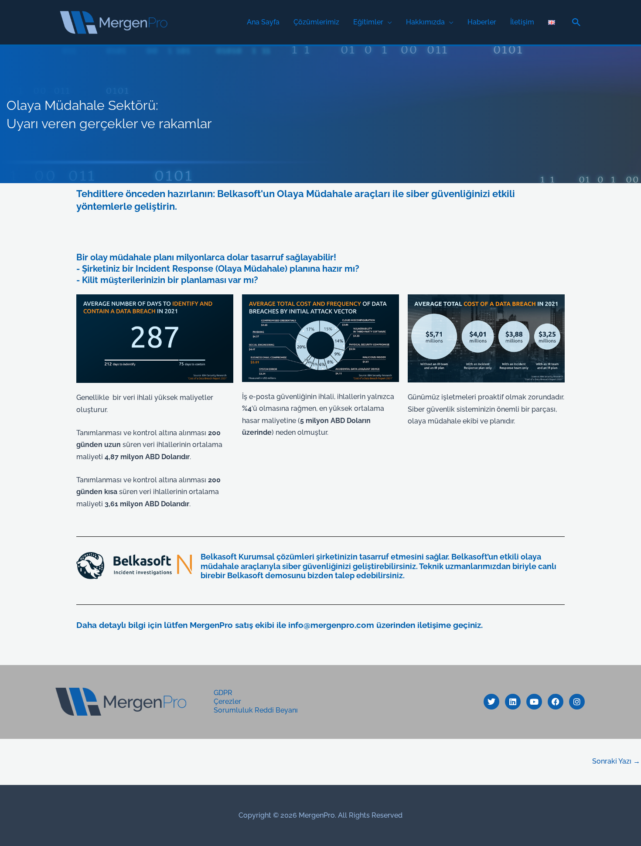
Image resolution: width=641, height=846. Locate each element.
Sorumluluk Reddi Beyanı (256, 710)
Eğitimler (368, 22)
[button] (576, 22)
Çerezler (227, 701)
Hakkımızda (425, 22)
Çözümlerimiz (316, 22)
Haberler (481, 22)
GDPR (223, 693)
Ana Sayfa (263, 22)
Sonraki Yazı (616, 761)
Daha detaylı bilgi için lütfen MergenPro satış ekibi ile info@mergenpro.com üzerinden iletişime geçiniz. (279, 625)
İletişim (522, 22)
